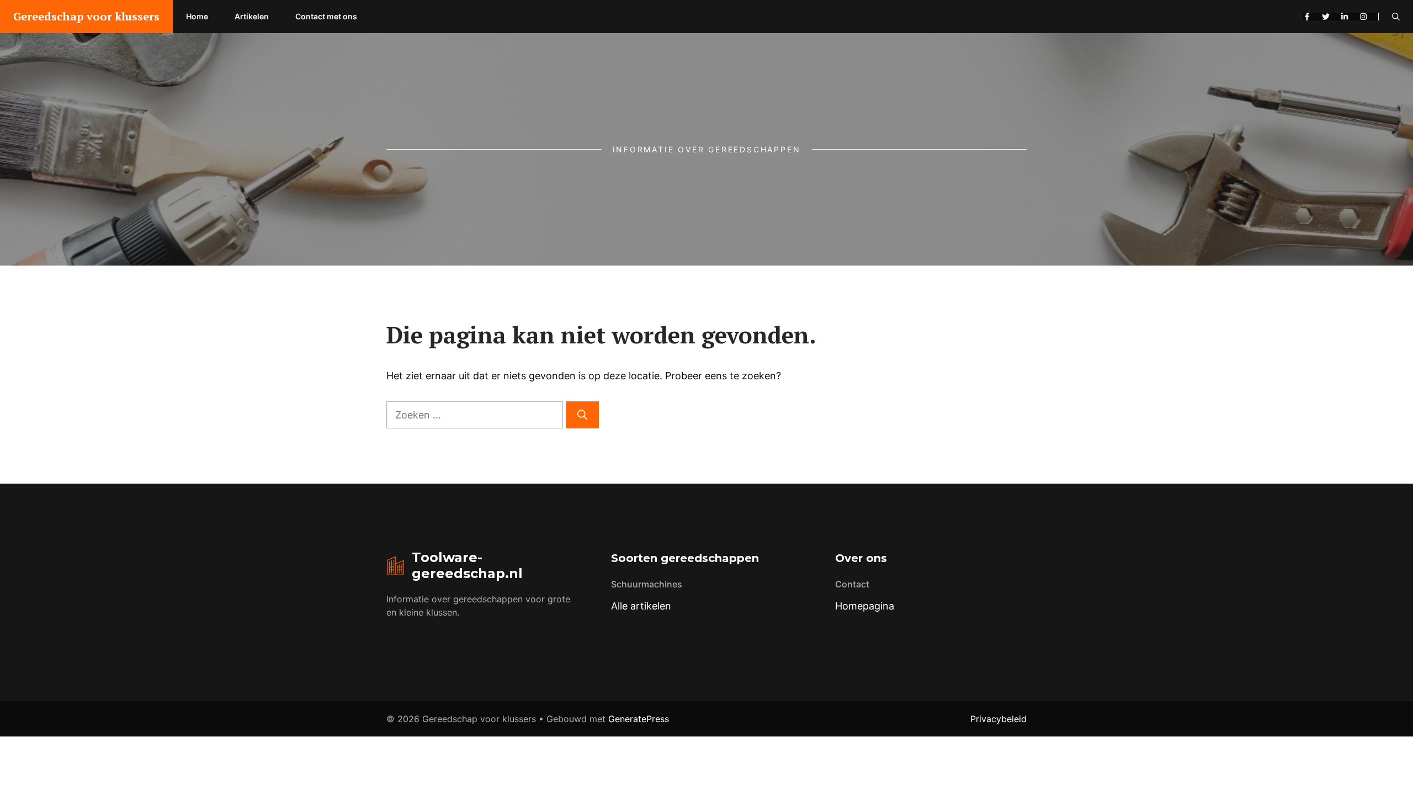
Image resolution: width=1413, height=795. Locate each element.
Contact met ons (326, 16)
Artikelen (252, 16)
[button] (1396, 16)
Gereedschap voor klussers (86, 16)
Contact (852, 584)
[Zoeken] (582, 414)
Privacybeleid (998, 718)
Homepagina (864, 606)
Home (197, 16)
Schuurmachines (646, 584)
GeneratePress (638, 718)
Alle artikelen (641, 606)
